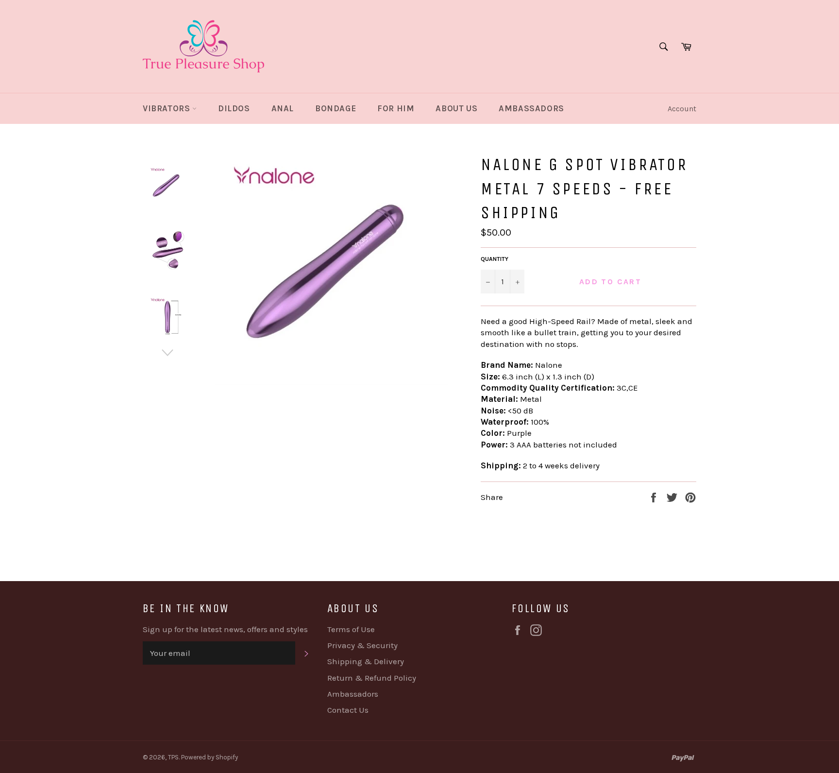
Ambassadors (531, 108)
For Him (395, 108)
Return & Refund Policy (371, 678)
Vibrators (167, 108)
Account (682, 108)
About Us (456, 108)
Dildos (234, 108)
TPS (173, 757)
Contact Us (348, 710)
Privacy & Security (362, 645)
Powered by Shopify (209, 757)
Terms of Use (351, 629)
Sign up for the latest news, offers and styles (225, 629)
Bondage (335, 108)
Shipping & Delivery (365, 661)
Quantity (494, 259)
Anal (282, 108)
